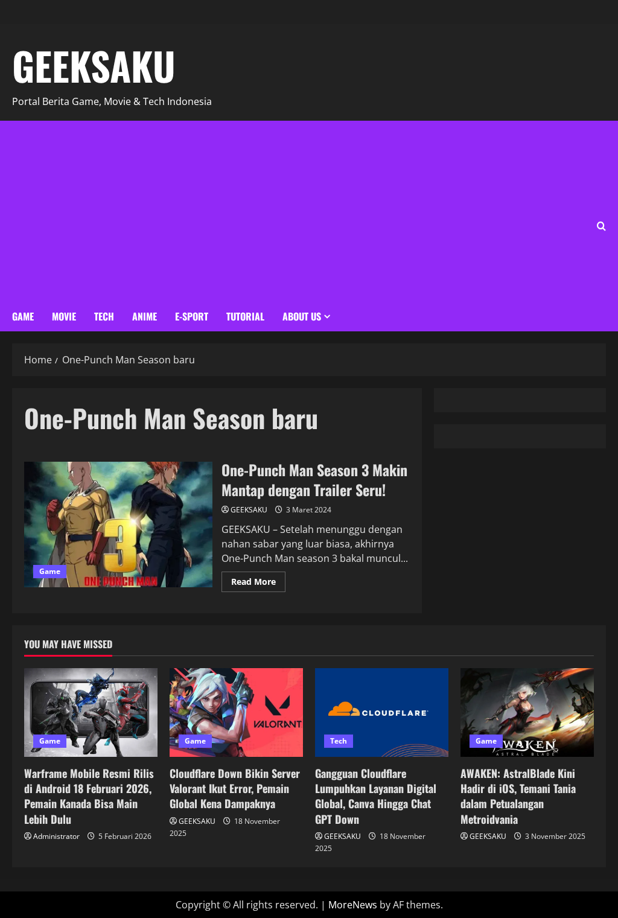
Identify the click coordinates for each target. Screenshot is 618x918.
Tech (104, 316)
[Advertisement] (198, 211)
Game (23, 316)
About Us (301, 316)
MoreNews (352, 904)
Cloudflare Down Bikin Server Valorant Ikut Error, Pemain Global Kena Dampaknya (235, 788)
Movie (64, 316)
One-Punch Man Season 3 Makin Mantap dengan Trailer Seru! (118, 524)
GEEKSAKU (94, 65)
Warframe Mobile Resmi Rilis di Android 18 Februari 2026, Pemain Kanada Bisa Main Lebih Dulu (89, 796)
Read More (258, 579)
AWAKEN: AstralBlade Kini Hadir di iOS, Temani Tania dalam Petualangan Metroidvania (518, 796)
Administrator (56, 836)
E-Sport (191, 316)
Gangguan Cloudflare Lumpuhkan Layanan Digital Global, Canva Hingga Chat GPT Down (375, 796)
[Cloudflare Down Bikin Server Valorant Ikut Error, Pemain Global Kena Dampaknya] (236, 712)
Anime (144, 316)
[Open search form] (601, 226)
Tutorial (245, 316)
